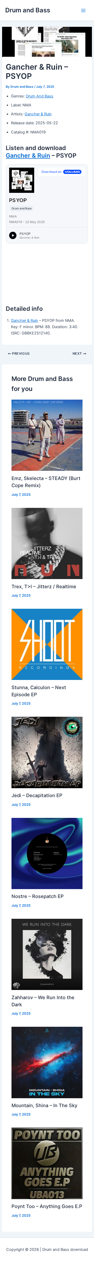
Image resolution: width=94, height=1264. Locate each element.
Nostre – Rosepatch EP (37, 896)
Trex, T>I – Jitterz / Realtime (43, 586)
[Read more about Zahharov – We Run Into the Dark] (46, 954)
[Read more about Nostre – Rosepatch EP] (46, 853)
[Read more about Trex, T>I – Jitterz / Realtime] (46, 543)
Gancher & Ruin (38, 114)
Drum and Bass (27, 10)
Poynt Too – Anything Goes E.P (46, 1206)
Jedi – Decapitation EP (36, 795)
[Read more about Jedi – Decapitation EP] (46, 752)
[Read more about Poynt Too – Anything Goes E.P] (46, 1163)
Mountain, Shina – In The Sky (44, 1105)
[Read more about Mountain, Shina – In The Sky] (46, 1062)
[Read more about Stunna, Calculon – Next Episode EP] (46, 644)
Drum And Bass (39, 96)
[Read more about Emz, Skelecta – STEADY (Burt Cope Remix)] (46, 435)
